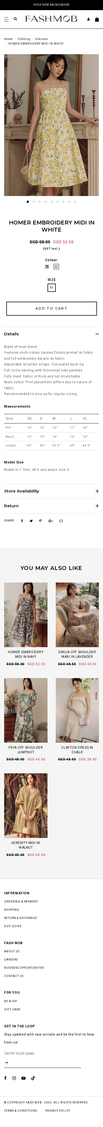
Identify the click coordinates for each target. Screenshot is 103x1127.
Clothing (24, 39)
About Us (12, 951)
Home (8, 39)
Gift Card (12, 1009)
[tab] (51, 334)
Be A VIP (10, 1001)
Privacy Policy (57, 1110)
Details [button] (11, 334)
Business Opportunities (24, 967)
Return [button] (11, 506)
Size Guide (13, 926)
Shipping (11, 909)
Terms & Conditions (20, 1110)
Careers (11, 959)
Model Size (14, 462)
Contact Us (14, 976)
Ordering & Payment (21, 901)
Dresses (41, 39)
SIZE (51, 280)
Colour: (51, 260)
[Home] (51, 19)
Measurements (17, 406)
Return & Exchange (20, 918)
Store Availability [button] (21, 491)
